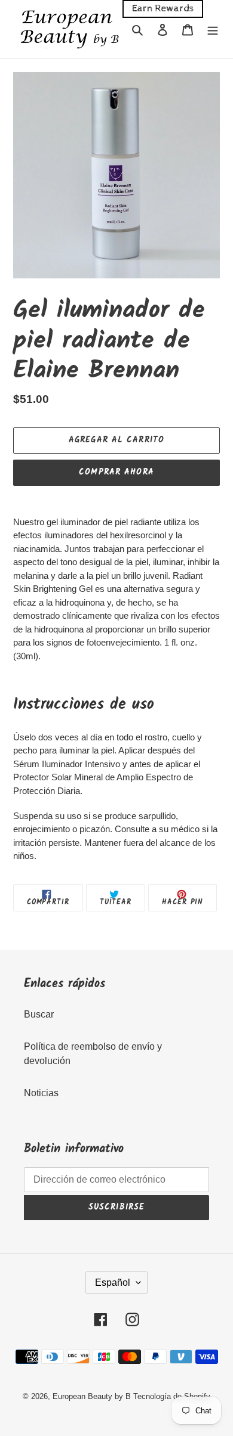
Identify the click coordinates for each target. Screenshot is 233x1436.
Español (112, 1282)
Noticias (41, 1093)
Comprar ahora (116, 472)
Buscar (39, 1014)
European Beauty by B (92, 1396)
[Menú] (212, 29)
